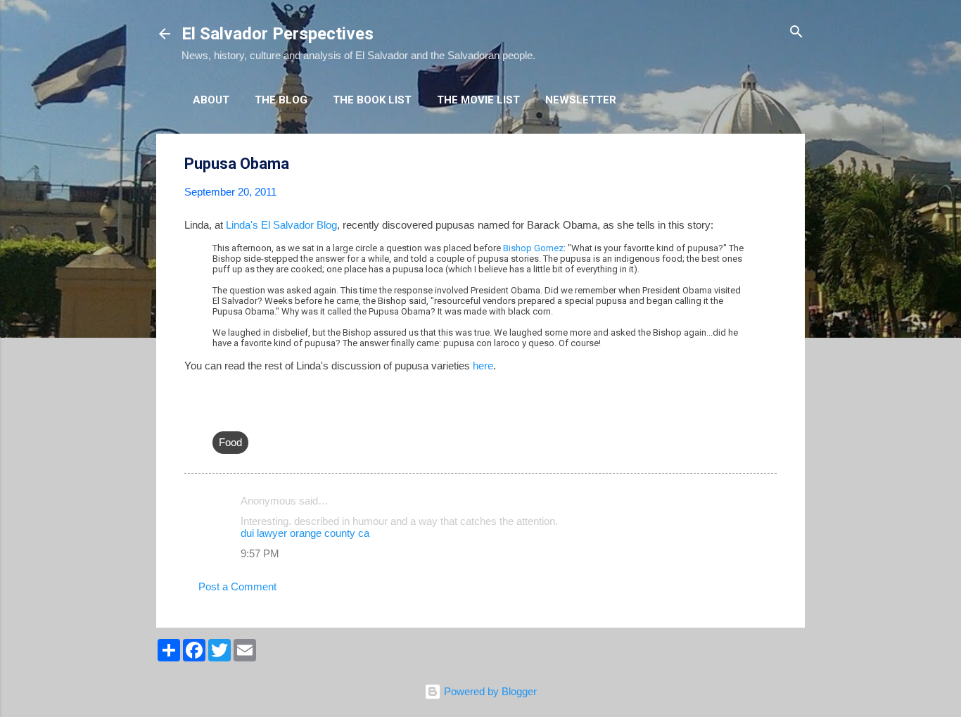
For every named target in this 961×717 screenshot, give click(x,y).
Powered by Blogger (489, 691)
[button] (768, 164)
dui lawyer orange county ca (305, 533)
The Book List (372, 100)
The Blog (281, 100)
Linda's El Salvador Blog (281, 225)
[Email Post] (220, 414)
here (483, 366)
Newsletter (580, 100)
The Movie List (478, 100)
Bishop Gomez (533, 248)
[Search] (796, 33)
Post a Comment (237, 586)
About (211, 100)
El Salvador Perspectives (278, 34)
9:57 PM (260, 553)
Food (230, 442)
